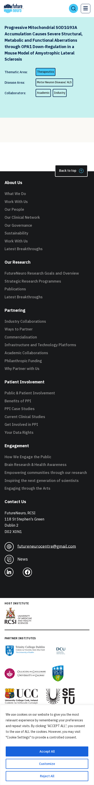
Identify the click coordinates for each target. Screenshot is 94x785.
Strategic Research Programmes (33, 281)
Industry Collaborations (25, 321)
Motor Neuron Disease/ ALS (54, 82)
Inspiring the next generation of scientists (42, 480)
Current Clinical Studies (25, 416)
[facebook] (29, 572)
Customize (47, 764)
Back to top (67, 171)
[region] (47, 745)
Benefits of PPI (18, 401)
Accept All (47, 751)
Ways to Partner (19, 329)
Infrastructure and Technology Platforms (40, 345)
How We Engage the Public (28, 457)
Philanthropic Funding (23, 361)
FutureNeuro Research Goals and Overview (42, 273)
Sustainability (16, 233)
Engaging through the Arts (27, 488)
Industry (59, 92)
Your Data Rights (19, 432)
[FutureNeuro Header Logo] (14, 8)
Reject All (47, 776)
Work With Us (16, 201)
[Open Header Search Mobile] (73, 8)
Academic (43, 92)
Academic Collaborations (26, 353)
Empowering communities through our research (46, 472)
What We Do (15, 193)
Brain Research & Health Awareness (36, 464)
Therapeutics (45, 71)
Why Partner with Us (22, 368)
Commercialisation (21, 337)
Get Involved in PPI (21, 424)
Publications (15, 289)
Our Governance (18, 225)
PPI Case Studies (20, 408)
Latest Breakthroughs (24, 249)
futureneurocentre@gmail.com (46, 546)
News (22, 558)
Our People (14, 209)
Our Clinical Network (22, 217)
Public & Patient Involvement (30, 393)
